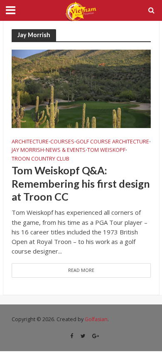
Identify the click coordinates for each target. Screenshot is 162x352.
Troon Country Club (40, 159)
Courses (62, 141)
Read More (81, 270)
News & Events (66, 150)
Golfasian (96, 319)
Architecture (30, 141)
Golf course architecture (112, 141)
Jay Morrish (28, 150)
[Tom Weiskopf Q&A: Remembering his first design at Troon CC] (81, 88)
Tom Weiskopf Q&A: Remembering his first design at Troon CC (81, 183)
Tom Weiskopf (106, 150)
